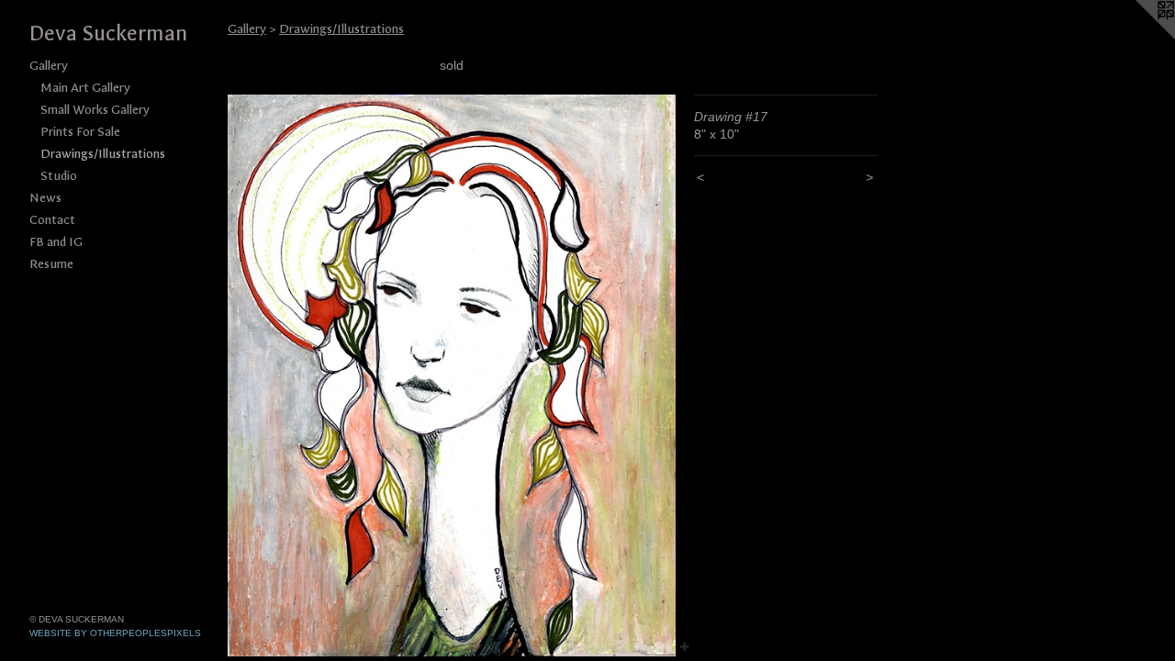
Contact (52, 220)
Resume (51, 264)
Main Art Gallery (85, 87)
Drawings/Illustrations (102, 154)
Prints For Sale (80, 132)
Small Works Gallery (95, 110)
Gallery (48, 65)
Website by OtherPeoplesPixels (115, 633)
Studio (58, 176)
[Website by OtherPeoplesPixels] (1138, 36)
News (45, 198)
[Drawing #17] (452, 375)
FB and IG (56, 242)
